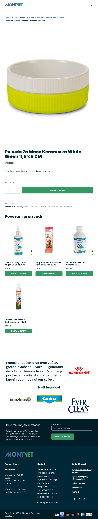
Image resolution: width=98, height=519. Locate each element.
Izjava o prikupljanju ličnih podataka (80, 478)
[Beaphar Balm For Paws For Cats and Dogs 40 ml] (49, 240)
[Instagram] (79, 499)
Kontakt (75, 492)
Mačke (19, 207)
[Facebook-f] (74, 499)
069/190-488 (43, 483)
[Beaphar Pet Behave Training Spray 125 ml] (18, 298)
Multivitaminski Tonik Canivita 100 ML (76, 263)
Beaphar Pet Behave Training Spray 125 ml (15, 320)
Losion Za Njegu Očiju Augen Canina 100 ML (15, 263)
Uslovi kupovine (78, 483)
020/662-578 (48, 473)
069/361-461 (43, 476)
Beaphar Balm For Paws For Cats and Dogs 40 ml (48, 263)
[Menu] (92, 5)
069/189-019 (47, 490)
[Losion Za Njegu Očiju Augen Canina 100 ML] (18, 240)
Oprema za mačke (31, 207)
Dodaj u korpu (57, 190)
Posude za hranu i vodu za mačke (56, 207)
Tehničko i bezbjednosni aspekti (82, 471)
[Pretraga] (88, 5)
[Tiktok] (84, 499)
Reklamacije (77, 488)
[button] (2, 403)
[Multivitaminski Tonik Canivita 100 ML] (79, 240)
